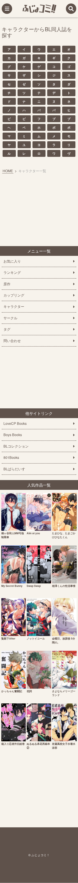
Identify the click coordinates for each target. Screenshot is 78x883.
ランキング (12, 272)
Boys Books (12, 435)
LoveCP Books (15, 423)
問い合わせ (12, 341)
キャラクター (13, 306)
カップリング (13, 295)
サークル (10, 318)
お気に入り (12, 261)
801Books (11, 457)
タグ (6, 329)
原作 (6, 284)
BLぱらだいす (14, 469)
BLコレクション (16, 446)
